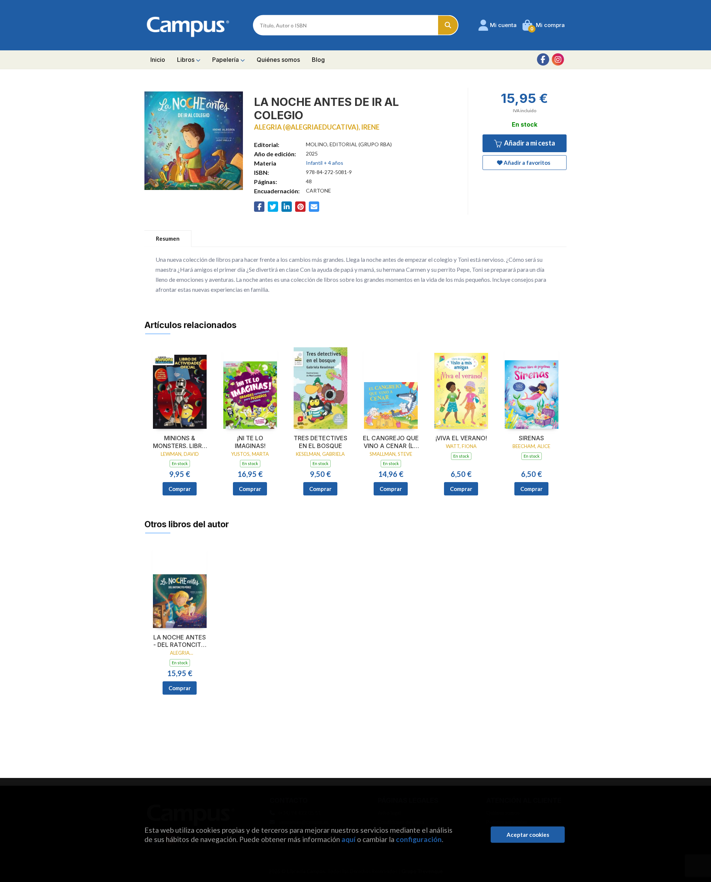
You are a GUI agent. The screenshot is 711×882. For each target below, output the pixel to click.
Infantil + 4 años (324, 163)
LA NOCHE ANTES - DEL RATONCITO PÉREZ (179, 641)
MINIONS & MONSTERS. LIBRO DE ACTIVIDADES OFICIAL (180, 442)
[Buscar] (448, 25)
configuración (419, 839)
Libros (186, 59)
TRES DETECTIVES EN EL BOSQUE (320, 442)
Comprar (179, 488)
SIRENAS (531, 438)
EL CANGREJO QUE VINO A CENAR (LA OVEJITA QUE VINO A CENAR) (391, 442)
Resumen (168, 238)
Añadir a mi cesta (529, 143)
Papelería (226, 59)
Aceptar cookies (528, 834)
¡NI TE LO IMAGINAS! (250, 442)
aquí (348, 839)
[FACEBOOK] (543, 59)
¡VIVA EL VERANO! (461, 438)
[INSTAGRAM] (558, 59)
